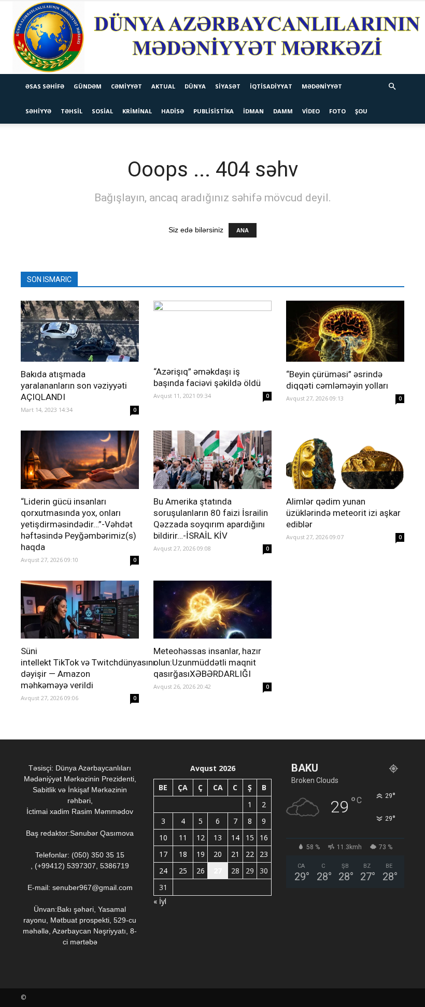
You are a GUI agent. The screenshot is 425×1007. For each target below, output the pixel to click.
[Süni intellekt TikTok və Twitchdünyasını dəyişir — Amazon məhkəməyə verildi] (80, 610)
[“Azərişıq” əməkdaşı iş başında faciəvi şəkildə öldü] (212, 330)
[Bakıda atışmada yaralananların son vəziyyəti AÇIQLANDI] (80, 331)
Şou (361, 111)
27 (218, 871)
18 (183, 854)
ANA (242, 230)
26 (200, 871)
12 (200, 837)
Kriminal (137, 111)
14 (235, 837)
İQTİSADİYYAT (271, 86)
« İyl (159, 901)
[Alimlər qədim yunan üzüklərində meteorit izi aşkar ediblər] (345, 460)
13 (218, 837)
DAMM (283, 111)
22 (250, 854)
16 (264, 837)
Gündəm (88, 86)
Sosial (102, 111)
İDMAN (253, 111)
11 (183, 837)
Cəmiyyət (126, 86)
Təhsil (71, 111)
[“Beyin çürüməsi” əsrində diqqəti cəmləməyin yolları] (345, 331)
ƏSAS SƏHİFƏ (44, 86)
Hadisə (172, 111)
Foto (337, 111)
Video (311, 111)
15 (250, 837)
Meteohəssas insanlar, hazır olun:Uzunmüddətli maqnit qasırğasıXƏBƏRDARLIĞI (207, 662)
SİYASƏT (227, 86)
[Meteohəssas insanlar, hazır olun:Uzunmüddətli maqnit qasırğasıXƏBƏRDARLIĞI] (212, 610)
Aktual (163, 86)
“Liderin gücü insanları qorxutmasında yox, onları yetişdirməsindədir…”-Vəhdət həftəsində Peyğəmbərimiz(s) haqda (78, 524)
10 (163, 837)
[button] (391, 87)
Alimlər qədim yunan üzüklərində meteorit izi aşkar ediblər (343, 512)
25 (183, 871)
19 (200, 854)
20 (218, 854)
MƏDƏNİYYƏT (322, 86)
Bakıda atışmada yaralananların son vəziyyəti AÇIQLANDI (74, 385)
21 (235, 854)
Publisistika (213, 111)
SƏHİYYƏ (38, 111)
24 (163, 871)
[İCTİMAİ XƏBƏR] (212, 37)
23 (264, 854)
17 (163, 854)
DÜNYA (195, 86)
